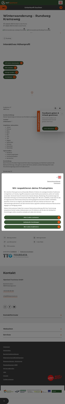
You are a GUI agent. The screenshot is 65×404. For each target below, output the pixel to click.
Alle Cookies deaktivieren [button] (31, 227)
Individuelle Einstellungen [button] (31, 222)
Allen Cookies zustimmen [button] (31, 217)
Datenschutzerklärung (53, 181)
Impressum (57, 183)
